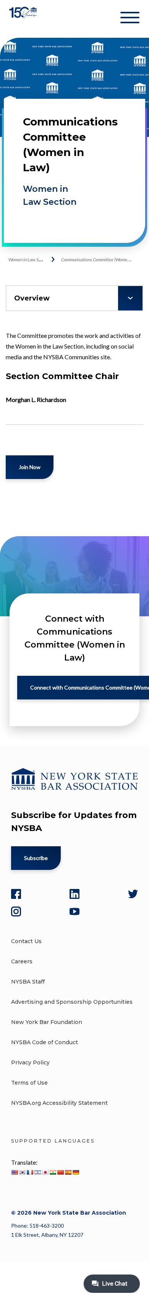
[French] (29, 1172)
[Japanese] (45, 1172)
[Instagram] (16, 911)
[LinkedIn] (74, 894)
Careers (21, 961)
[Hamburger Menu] (129, 19)
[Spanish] (68, 1172)
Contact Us (26, 941)
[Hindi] (52, 1172)
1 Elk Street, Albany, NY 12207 (47, 1234)
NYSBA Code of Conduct (44, 1042)
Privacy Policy (30, 1062)
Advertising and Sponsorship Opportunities (72, 1001)
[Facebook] (16, 894)
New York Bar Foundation (46, 1022)
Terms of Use (29, 1082)
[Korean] (22, 1172)
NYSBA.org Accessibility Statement (59, 1102)
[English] (14, 1172)
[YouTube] (74, 911)
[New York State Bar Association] (24, 19)
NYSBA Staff (28, 981)
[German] (75, 1172)
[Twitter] (133, 894)
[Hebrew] (37, 1172)
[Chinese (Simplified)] (60, 1172)
